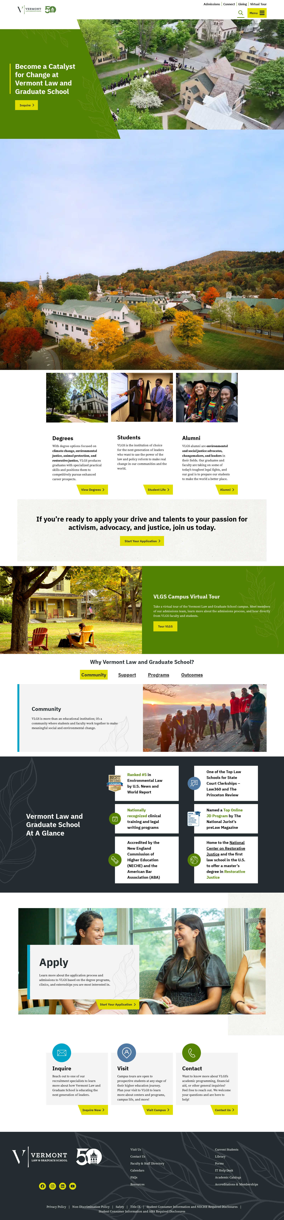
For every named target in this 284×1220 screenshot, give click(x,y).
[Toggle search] (240, 13)
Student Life (157, 490)
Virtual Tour (258, 4)
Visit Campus (156, 1110)
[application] (142, 74)
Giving (242, 4)
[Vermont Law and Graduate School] (36, 9)
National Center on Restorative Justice (226, 848)
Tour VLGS (165, 626)
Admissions (212, 4)
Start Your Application (141, 541)
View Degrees (91, 490)
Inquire (25, 105)
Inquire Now (91, 1110)
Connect (229, 4)
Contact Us (223, 1110)
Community (93, 675)
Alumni (225, 490)
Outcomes (192, 675)
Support (127, 675)
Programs (158, 675)
